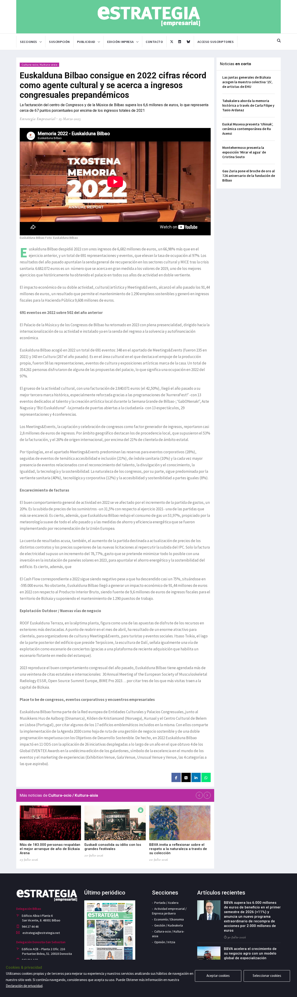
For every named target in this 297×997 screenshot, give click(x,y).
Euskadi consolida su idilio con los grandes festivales (112, 847)
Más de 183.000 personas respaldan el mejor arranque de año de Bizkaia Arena (50, 849)
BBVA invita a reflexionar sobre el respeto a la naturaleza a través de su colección (178, 849)
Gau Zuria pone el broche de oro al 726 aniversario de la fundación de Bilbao (248, 175)
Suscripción (59, 42)
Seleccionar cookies (267, 975)
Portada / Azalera (166, 903)
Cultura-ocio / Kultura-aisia (39, 64)
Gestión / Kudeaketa (168, 925)
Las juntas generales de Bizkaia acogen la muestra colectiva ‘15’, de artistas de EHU (247, 82)
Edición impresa (120, 42)
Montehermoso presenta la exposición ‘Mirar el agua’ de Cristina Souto (244, 152)
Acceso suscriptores (215, 42)
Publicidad (86, 42)
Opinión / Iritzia (164, 942)
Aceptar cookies (218, 975)
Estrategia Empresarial (37, 118)
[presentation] (199, 795)
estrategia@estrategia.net (41, 933)
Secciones (28, 42)
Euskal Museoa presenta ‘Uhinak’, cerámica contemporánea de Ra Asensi (247, 129)
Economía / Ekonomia (169, 919)
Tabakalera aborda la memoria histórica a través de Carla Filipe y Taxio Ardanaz (248, 105)
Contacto (154, 42)
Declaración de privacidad (24, 986)
